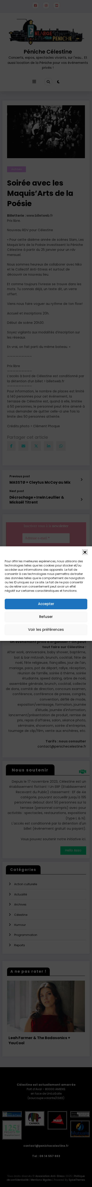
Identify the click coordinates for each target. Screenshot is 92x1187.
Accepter (46, 603)
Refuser (46, 616)
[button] (85, 552)
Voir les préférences (46, 629)
